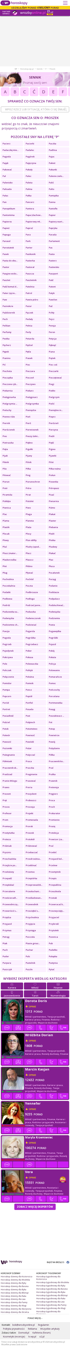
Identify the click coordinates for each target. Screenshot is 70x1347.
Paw (5, 299)
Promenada (32, 819)
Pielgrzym (54, 397)
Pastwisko (54, 267)
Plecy (28, 533)
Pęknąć (52, 345)
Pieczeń (30, 377)
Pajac (52, 156)
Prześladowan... (34, 897)
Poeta (52, 624)
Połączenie (8, 676)
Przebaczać (32, 852)
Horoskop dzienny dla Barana (14, 1286)
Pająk (5, 163)
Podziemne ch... (11, 624)
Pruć (51, 845)
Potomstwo (31, 728)
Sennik (39, 69)
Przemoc (30, 871)
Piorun (6, 481)
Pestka (6, 338)
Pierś (28, 423)
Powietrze (54, 735)
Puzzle (29, 969)
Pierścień (53, 423)
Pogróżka (30, 637)
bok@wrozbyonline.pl (23, 1324)
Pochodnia (8, 579)
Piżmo (52, 507)
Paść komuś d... (10, 286)
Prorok (29, 826)
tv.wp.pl (32, 1336)
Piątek (52, 358)
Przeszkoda (55, 891)
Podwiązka (54, 611)
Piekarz (30, 390)
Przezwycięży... (56, 910)
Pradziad (7, 774)
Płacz (28, 553)
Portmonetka (55, 702)
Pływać (29, 572)
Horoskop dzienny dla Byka (13, 1289)
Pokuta (52, 657)
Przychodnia (32, 917)
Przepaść (7, 878)
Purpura (7, 962)
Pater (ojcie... (9, 293)
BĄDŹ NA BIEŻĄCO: (56, 1262)
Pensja (52, 325)
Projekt (29, 813)
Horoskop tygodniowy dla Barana (52, 1289)
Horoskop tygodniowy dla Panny (51, 1305)
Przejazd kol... (56, 858)
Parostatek (8, 247)
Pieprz (52, 416)
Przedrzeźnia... (33, 858)
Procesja (30, 806)
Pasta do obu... (10, 260)
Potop (52, 728)
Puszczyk (7, 969)
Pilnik (28, 462)
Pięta (5, 449)
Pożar (29, 748)
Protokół (30, 839)
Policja (52, 663)
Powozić (7, 741)
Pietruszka (8, 442)
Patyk (52, 293)
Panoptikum (9, 208)
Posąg (52, 709)
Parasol (6, 241)
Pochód (30, 579)
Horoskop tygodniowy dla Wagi (50, 1308)
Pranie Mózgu (10, 780)
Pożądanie (54, 748)
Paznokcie (8, 306)
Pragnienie (31, 774)
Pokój (52, 650)
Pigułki (29, 449)
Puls (28, 956)
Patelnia (30, 286)
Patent (52, 286)
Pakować (7, 169)
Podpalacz (54, 598)
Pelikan (6, 325)
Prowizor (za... (56, 839)
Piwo (28, 507)
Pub (51, 943)
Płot (5, 566)
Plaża (28, 527)
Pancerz (30, 202)
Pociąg (52, 579)
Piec (28, 364)
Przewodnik (32, 904)
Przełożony (8, 871)
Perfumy (7, 332)
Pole (5, 663)
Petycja (52, 338)
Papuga (7, 234)
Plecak (6, 533)
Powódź (30, 741)
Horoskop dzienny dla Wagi (13, 1305)
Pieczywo (30, 384)
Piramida (7, 494)
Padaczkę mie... (10, 150)
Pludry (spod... (33, 546)
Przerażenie (9, 891)
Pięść (51, 442)
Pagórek (30, 156)
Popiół (29, 696)
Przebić (52, 852)
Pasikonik (30, 254)
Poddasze (54, 592)
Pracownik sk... (10, 767)
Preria (29, 787)
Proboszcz (31, 800)
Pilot (51, 462)
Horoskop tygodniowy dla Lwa (50, 1301)
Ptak (5, 943)
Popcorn (7, 696)
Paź (50, 306)
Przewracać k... (56, 904)
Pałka (28, 195)
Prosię (52, 826)
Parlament (54, 241)
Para (28, 234)
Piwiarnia (54, 501)
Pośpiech (30, 722)
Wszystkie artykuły (50, 1328)
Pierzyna (53, 429)
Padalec (30, 150)
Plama (6, 520)
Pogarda (30, 631)
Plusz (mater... (10, 553)
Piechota (7, 371)
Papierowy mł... (33, 221)
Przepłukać (8, 884)
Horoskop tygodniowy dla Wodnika (52, 1282)
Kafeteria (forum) (41, 1332)
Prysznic (7, 852)
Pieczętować (55, 377)
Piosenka (53, 481)
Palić (51, 182)
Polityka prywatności (14, 1328)
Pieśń (51, 436)
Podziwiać (31, 624)
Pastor (6, 267)
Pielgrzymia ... (10, 403)
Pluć (5, 546)
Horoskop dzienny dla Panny (14, 1302)
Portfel (29, 702)
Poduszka (31, 611)
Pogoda (7, 637)
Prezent (7, 793)
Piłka (28, 468)
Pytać (51, 969)
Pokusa (29, 657)
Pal (4, 176)
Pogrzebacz (32, 644)
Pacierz (6, 143)
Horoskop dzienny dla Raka (13, 1296)
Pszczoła (30, 936)
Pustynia (53, 962)
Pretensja (54, 787)
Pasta (52, 254)
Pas (50, 247)
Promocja (8, 826)
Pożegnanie (9, 754)
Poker (29, 650)
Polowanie (54, 670)
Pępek (6, 351)
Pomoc (52, 683)
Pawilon (53, 299)
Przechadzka (9, 858)
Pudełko (53, 949)
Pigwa (52, 449)
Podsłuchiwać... (56, 605)
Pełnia (29, 325)
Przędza (7, 917)
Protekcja (54, 832)
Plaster (52, 520)
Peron (52, 332)
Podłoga (30, 598)
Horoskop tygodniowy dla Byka (50, 1292)
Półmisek (7, 761)
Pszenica (53, 936)
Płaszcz (29, 559)
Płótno (29, 566)
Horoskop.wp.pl (27, 69)
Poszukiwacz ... (56, 715)
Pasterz (53, 260)
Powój (52, 741)
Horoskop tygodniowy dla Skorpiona (48, 1312)
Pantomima (8, 215)
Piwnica (7, 507)
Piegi (51, 384)
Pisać (51, 494)
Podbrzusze (32, 592)
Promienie (54, 819)
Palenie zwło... (56, 176)
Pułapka (53, 956)
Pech (5, 319)
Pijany (29, 455)
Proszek (30, 832)
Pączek (29, 312)
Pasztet (6, 280)
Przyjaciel (54, 917)
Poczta (29, 585)
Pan (5, 202)
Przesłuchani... (33, 891)
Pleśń (51, 533)
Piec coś (53, 364)
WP (16, 69)
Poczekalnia (9, 585)
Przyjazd (7, 923)
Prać (51, 767)
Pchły (51, 312)
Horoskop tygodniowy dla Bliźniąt (52, 1295)
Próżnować (31, 845)
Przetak (53, 897)
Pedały (29, 319)
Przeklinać (31, 865)
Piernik (6, 423)
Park (28, 241)
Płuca (52, 566)
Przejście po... (10, 865)
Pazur (29, 306)
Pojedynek (8, 650)
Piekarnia (8, 390)
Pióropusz (54, 488)
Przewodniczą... (11, 904)
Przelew (53, 865)
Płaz (51, 559)
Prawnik (53, 780)
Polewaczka (32, 663)
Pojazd (52, 644)
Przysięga (31, 930)
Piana (52, 351)
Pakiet (52, 163)
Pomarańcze (55, 676)
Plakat (52, 514)
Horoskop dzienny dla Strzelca (15, 1312)
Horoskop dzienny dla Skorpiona (16, 1308)
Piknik (6, 462)
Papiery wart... (56, 221)
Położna (30, 676)
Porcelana (54, 696)
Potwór (6, 735)
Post (28, 715)
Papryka (53, 228)
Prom (5, 819)
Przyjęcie (30, 923)
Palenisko (8, 182)
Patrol (29, 293)
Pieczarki (53, 371)
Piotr (5, 488)
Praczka (30, 767)
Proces (6, 806)
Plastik (6, 527)
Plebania (53, 527)
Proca (52, 800)
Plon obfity (31, 540)
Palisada (7, 189)
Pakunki (53, 169)
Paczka (52, 143)
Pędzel (29, 345)
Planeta (30, 520)
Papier (52, 215)
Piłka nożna (55, 468)
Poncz (29, 689)
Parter (29, 247)
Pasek (6, 254)
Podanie (53, 585)
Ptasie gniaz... (33, 943)
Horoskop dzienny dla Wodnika (15, 1279)
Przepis (52, 878)
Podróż (6, 605)
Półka (52, 754)
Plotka (52, 540)
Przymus (7, 930)
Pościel (6, 722)
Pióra (28, 488)
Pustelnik (30, 962)
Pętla (28, 351)
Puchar (29, 949)
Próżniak (7, 845)
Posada (29, 709)
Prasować (31, 780)
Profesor (7, 813)
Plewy (6, 540)
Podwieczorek (33, 618)
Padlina (53, 150)
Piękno (29, 442)
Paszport (53, 273)
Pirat (28, 494)
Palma (29, 189)
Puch (5, 949)
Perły (28, 332)
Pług (5, 572)
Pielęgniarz (32, 397)
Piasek (29, 358)
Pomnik (29, 683)
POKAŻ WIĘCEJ (34, 1318)
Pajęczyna (31, 163)
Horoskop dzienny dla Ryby (13, 1283)
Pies (5, 436)
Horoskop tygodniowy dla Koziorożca (48, 1278)
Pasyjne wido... (10, 273)
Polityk (29, 670)
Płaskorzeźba (9, 559)
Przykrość (54, 923)
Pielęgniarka (9, 397)
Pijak (5, 455)
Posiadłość (8, 715)
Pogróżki (53, 637)
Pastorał (30, 267)
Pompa (6, 689)
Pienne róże (9, 416)
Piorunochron (33, 481)
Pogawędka (55, 631)
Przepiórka (31, 878)
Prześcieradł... (10, 897)
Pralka (52, 774)
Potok (5, 728)
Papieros (7, 221)
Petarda (30, 338)
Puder (6, 956)
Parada (52, 234)
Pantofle (53, 208)
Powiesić (30, 735)
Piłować (7, 475)
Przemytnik (55, 871)
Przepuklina (55, 884)
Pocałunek (54, 572)
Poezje (6, 631)
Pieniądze (31, 410)
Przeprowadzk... (34, 884)
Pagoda (7, 156)
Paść (51, 280)
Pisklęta (7, 501)
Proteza (7, 839)
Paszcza (30, 273)
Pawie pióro (32, 299)
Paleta (29, 182)
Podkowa (7, 598)
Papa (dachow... (34, 215)
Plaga (29, 514)
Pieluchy (7, 410)
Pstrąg (6, 936)
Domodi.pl (23, 1332)
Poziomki (7, 748)
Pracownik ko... (56, 761)
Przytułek (54, 930)
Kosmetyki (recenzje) (14, 1336)
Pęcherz (7, 345)
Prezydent (31, 793)
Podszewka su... (11, 611)
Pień (28, 416)
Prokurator (54, 813)
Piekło (52, 390)
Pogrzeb (7, 644)
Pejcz (51, 319)
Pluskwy (53, 546)
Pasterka (30, 260)
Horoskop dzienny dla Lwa (13, 1299)
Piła (5, 468)
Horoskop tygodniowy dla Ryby (50, 1285)
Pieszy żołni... (32, 436)
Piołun (52, 475)
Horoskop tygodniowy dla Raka (50, 1298)
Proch (52, 806)
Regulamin (43, 1324)
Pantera (30, 208)
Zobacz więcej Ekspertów (35, 1206)
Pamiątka (54, 195)
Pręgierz (53, 793)
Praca (29, 761)
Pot (50, 722)
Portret (6, 709)
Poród (6, 702)
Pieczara (30, 371)
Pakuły (29, 169)
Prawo (6, 787)
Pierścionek (9, 429)
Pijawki (52, 455)
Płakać (52, 553)
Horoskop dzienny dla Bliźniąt (14, 1292)
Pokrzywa (8, 657)
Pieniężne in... (56, 410)
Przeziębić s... (32, 910)
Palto (51, 189)
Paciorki (30, 143)
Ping (28, 475)
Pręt (5, 800)
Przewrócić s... (10, 910)
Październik (9, 312)
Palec (28, 176)
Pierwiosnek (32, 429)
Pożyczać (30, 754)
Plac (5, 514)
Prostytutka (8, 832)
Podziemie (54, 618)
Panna (52, 202)
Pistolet (30, 501)
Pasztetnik (31, 280)
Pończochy (54, 689)
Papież (6, 228)
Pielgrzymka (32, 403)
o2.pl (41, 1336)
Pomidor (7, 683)
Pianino (6, 358)
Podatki (7, 592)
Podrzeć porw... (34, 605)
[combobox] (35, 109)
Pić (4, 364)
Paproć (29, 228)
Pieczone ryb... (10, 384)
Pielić (51, 403)
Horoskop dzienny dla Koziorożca (16, 1276)
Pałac (5, 195)
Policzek (7, 670)
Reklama (32, 1328)
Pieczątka (8, 377)
